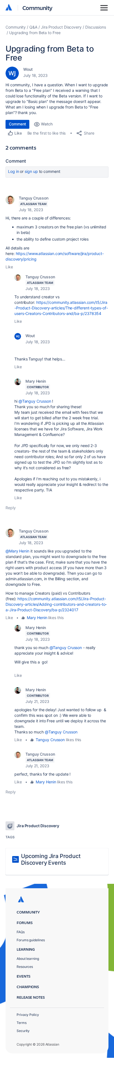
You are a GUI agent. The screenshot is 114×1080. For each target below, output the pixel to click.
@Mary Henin (17, 551)
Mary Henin (35, 381)
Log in (13, 171)
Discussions (95, 27)
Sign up (31, 171)
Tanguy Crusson (33, 198)
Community (37, 8)
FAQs (21, 932)
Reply (11, 507)
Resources (25, 967)
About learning (28, 959)
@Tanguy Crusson (35, 401)
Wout (28, 69)
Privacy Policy (28, 1015)
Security (23, 1031)
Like (9, 266)
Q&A (33, 27)
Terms (22, 1023)
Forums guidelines (31, 940)
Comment (17, 124)
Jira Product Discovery (61, 27)
